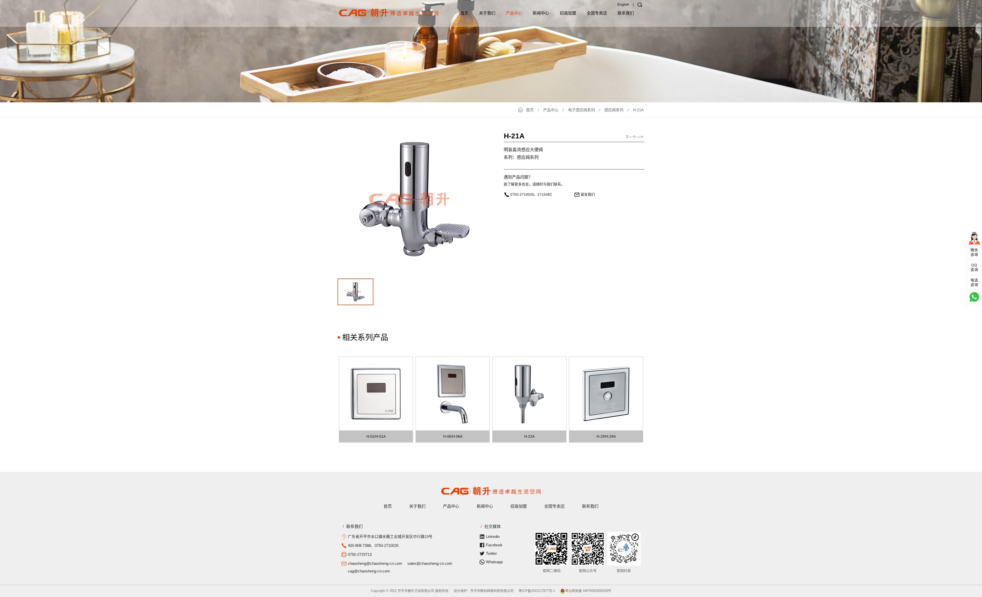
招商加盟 (568, 13)
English (623, 4)
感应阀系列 (613, 110)
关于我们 (487, 13)
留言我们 (588, 194)
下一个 (630, 137)
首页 (464, 13)
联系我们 (626, 13)
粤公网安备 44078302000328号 (588, 591)
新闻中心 (541, 13)
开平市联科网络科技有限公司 (492, 591)
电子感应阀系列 (581, 110)
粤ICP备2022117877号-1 (537, 591)
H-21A (638, 110)
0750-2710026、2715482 (531, 194)
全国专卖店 (597, 13)
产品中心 (514, 13)
